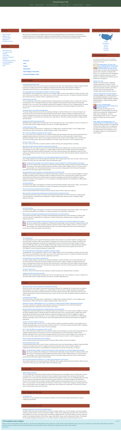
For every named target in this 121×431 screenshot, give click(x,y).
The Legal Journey (7, 52)
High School (6, 39)
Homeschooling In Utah (60, 2)
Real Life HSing (7, 34)
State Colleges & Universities (31, 71)
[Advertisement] (60, 18)
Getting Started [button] (39, 4)
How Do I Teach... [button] (65, 4)
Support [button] (88, 4)
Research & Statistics (8, 57)
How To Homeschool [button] (52, 4)
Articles (25, 66)
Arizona (106, 45)
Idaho (105, 41)
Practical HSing (7, 38)
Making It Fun (6, 36)
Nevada (106, 46)
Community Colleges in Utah (31, 74)
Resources (26, 60)
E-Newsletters (6, 64)
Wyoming (105, 50)
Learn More (6, 427)
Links (24, 63)
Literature (5, 59)
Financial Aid (26, 69)
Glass (4, 65)
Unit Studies (6, 55)
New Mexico (106, 43)
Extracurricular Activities (9, 60)
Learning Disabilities (8, 62)
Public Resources (7, 50)
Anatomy (5, 53)
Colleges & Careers (8, 41)
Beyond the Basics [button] (78, 4)
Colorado (105, 48)
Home (31, 4)
